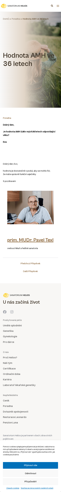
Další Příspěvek (30, 271)
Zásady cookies (12, 488)
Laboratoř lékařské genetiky (19, 385)
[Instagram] (12, 312)
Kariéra (7, 379)
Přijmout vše (30, 465)
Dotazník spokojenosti (15, 411)
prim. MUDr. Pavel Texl (30, 240)
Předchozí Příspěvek (30, 263)
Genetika (8, 330)
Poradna (7, 118)
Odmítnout (30, 473)
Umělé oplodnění (12, 325)
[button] (52, 6)
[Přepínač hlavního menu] (58, 6)
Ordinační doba (11, 374)
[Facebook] (5, 312)
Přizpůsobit (30, 481)
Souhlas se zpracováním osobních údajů (37, 488)
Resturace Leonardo (15, 417)
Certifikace (9, 368)
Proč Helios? (10, 357)
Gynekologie (10, 336)
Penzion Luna (10, 422)
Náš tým (7, 362)
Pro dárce (8, 341)
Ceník (6, 400)
